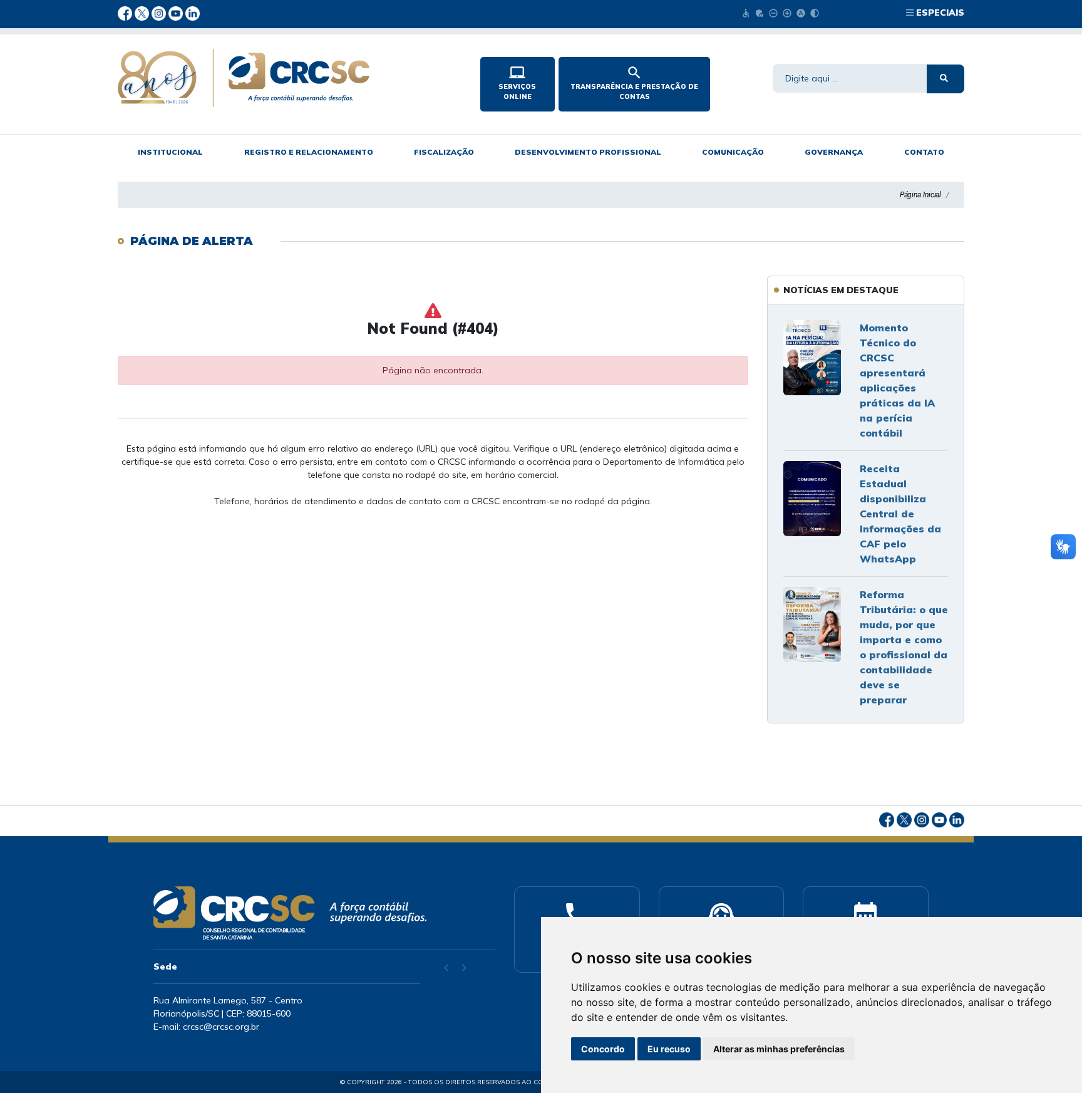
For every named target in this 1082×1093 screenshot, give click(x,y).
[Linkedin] (192, 12)
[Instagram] (160, 12)
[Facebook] (126, 12)
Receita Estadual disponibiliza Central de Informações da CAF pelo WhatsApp (900, 513)
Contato (924, 152)
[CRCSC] (289, 78)
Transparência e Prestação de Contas (634, 83)
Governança (834, 152)
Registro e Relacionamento (308, 152)
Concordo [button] (603, 1049)
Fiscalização (444, 152)
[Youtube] (176, 12)
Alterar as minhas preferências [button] (779, 1049)
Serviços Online (517, 83)
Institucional (170, 152)
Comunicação (733, 152)
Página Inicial (921, 194)
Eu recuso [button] (669, 1049)
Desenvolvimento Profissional (588, 152)
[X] (143, 12)
